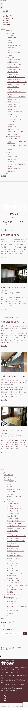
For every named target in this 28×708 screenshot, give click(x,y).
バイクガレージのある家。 (14, 64)
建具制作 (9, 42)
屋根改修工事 (11, 89)
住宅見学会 (10, 150)
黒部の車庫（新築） (13, 134)
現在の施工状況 (8, 31)
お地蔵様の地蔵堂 (12, 37)
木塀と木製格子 (11, 50)
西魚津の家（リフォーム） (14, 122)
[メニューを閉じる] (1, 7)
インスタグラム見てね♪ (11, 33)
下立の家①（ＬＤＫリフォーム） (12, 430)
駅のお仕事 (10, 124)
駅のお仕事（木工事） (13, 127)
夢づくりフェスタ (12, 156)
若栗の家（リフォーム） (14, 114)
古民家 (9, 40)
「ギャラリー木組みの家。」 (15, 138)
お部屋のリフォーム (12, 62)
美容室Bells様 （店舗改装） (15, 112)
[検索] (25, 633)
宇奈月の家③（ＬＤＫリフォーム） (13, 322)
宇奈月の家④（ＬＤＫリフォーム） (13, 287)
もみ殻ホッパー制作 (13, 67)
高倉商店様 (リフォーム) (14, 129)
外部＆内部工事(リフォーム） (15, 79)
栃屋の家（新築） (12, 99)
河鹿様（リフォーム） (13, 102)
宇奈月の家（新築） (13, 87)
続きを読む (4, 257)
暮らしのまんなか (9, 155)
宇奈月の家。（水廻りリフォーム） (17, 84)
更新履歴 (3, 176)
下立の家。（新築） (12, 72)
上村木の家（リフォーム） (14, 69)
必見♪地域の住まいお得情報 (12, 137)
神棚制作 (9, 55)
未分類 (6, 173)
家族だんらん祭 (11, 159)
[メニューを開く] (1, 4)
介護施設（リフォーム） (14, 74)
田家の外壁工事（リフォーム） (16, 107)
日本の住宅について (10, 152)
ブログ (3, 29)
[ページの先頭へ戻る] (0, 656)
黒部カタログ (11, 171)
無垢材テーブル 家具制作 (14, 52)
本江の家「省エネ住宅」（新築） (16, 97)
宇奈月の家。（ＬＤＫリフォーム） (17, 82)
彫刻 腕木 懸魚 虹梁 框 (13, 45)
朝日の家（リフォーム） (14, 94)
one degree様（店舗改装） (14, 59)
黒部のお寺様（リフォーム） (15, 132)
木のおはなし (11, 161)
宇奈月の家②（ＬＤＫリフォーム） (13, 376)
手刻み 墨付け (11, 47)
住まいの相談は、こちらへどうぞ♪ (17, 589)
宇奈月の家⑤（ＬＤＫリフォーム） (13, 235)
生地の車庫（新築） (13, 104)
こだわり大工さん (9, 36)
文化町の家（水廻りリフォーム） (16, 92)
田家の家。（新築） (12, 109)
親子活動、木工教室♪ (13, 168)
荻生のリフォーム (12, 117)
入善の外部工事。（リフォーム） (16, 77)
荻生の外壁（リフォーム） (14, 119)
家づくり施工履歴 (9, 57)
